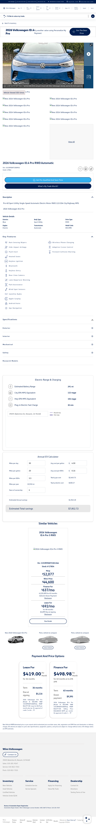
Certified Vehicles (9, 792)
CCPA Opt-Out (49, 821)
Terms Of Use (22, 821)
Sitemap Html (35, 821)
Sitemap (29, 821)
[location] (48, 1)
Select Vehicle (48, 647)
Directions (74, 789)
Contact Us (12, 754)
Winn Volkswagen (6, 821)
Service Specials (30, 789)
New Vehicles (7, 785)
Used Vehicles (7, 789)
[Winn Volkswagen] (9, 8)
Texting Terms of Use (78, 792)
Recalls (56, 821)
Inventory (8, 780)
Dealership (76, 780)
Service (29, 780)
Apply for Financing (55, 785)
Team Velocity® (71, 820)
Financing (53, 780)
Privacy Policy (14, 821)
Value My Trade (53, 789)
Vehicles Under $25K (10, 796)
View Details (48, 621)
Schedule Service (31, 785)
